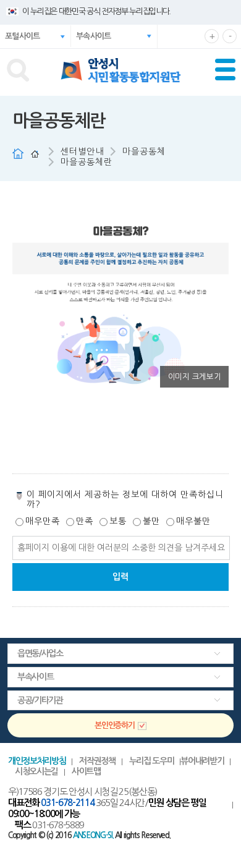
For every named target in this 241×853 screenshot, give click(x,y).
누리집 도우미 (151, 761)
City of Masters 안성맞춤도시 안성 (121, 70)
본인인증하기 (114, 725)
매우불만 (193, 521)
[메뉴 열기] (228, 71)
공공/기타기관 (40, 700)
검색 (18, 70)
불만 (151, 521)
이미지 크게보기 (194, 377)
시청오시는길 (36, 771)
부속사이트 (117, 40)
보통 (118, 521)
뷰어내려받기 (202, 761)
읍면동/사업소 (40, 653)
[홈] (35, 153)
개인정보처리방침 (37, 761)
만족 (84, 521)
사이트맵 (86, 771)
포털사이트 (22, 36)
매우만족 (42, 521)
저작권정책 (97, 761)
